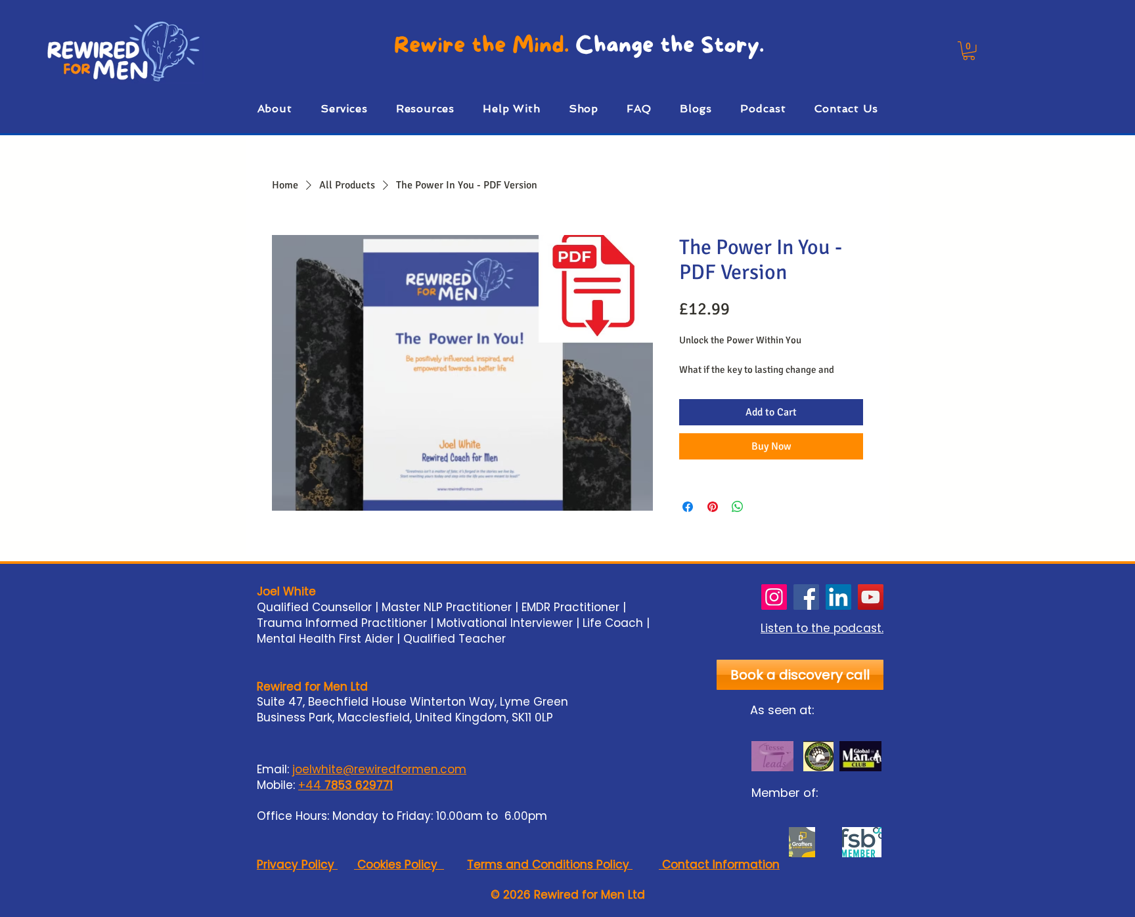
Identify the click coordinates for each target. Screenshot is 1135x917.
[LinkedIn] (838, 597)
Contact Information (719, 864)
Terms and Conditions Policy (550, 864)
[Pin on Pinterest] (713, 507)
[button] (969, 50)
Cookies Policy (399, 864)
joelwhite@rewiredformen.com (379, 769)
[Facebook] (806, 597)
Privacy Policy (297, 864)
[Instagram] (774, 597)
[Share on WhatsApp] (738, 507)
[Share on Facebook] (688, 507)
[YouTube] (870, 597)
